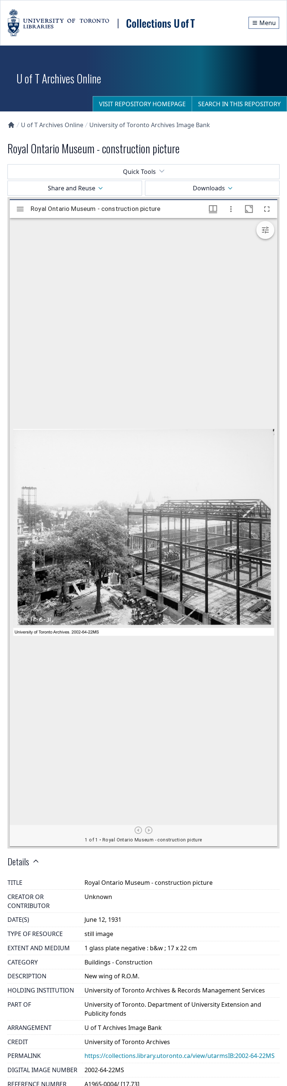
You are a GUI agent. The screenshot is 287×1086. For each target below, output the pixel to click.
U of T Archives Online (52, 125)
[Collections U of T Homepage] (11, 125)
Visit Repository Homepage (142, 104)
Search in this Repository (239, 104)
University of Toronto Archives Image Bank (149, 125)
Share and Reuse (71, 188)
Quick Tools (139, 172)
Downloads (209, 188)
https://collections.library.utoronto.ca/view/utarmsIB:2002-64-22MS (179, 1056)
